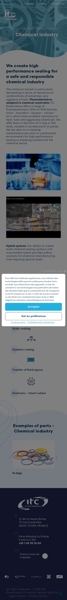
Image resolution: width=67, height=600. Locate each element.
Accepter (34, 306)
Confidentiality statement (40, 322)
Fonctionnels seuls (52, 271)
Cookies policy (18, 322)
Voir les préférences (33, 316)
